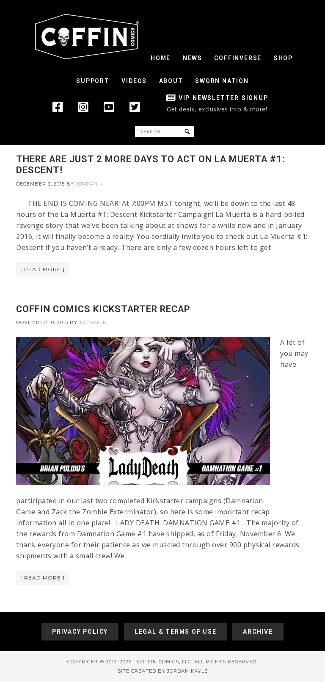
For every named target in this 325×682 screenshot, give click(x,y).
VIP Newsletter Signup (223, 97)
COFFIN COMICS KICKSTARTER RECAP (103, 309)
